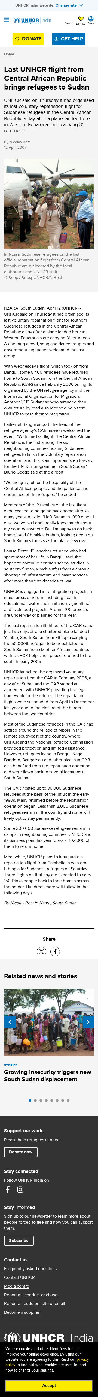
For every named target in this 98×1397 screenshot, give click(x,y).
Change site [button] (66, 5)
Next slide (88, 1022)
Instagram (20, 1189)
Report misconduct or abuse (30, 1295)
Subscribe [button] (19, 1240)
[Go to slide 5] (53, 1102)
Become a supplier (21, 1312)
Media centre (16, 1286)
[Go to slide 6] (58, 1102)
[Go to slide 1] (31, 1102)
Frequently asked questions (30, 1269)
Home (9, 54)
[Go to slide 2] (36, 1102)
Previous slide (10, 1022)
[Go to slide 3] (42, 1102)
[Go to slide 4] (47, 1102)
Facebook (7, 1189)
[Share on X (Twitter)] (41, 951)
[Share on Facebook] (55, 951)
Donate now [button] (20, 1152)
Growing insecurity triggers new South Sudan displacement (47, 1076)
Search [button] (69, 23)
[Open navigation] (6, 20)
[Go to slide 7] (64, 1102)
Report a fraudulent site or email (34, 1304)
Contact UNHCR (19, 1277)
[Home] (31, 20)
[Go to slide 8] (69, 1102)
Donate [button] (80, 23)
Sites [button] (91, 23)
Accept (49, 1385)
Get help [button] (72, 38)
